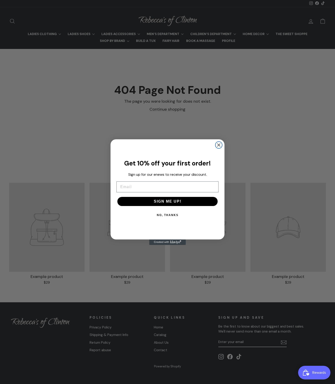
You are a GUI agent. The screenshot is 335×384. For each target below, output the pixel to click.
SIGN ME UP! (167, 201)
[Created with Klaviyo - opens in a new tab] (167, 242)
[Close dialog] (218, 145)
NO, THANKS (167, 215)
